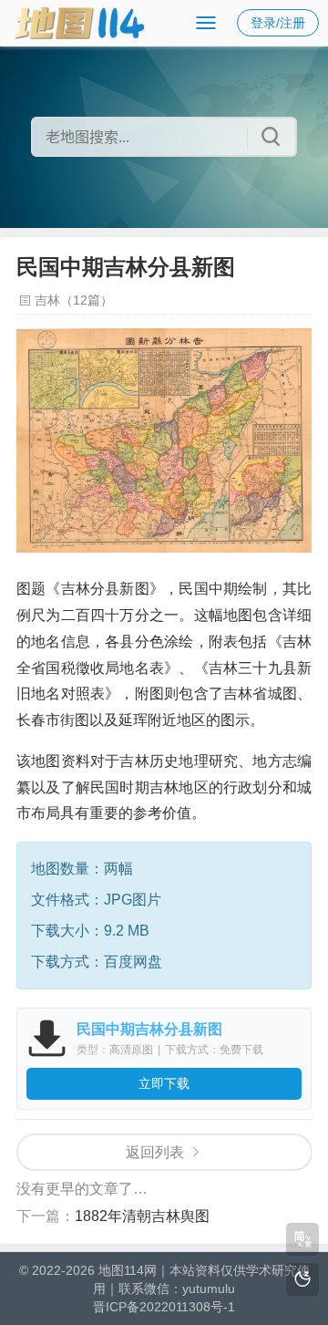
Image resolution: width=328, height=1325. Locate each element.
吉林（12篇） (74, 300)
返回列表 (155, 1152)
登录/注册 (278, 23)
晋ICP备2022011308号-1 (164, 1306)
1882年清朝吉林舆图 (142, 1216)
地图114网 (127, 1270)
